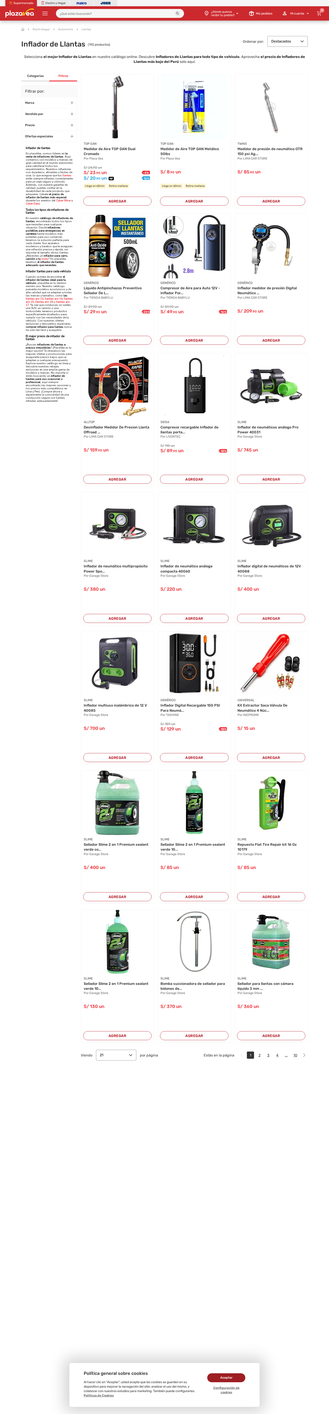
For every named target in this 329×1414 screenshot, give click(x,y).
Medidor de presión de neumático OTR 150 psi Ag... (270, 151)
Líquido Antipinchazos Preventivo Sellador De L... (113, 290)
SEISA (164, 422)
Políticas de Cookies (99, 1395)
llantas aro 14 (53, 298)
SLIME (241, 422)
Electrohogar (41, 29)
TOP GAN (90, 144)
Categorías (35, 76)
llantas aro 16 (44, 302)
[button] (177, 13)
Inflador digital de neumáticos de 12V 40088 (269, 568)
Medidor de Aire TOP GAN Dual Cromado (109, 151)
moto (44, 259)
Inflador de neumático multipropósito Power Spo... (115, 568)
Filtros (63, 76)
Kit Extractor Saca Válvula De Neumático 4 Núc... (262, 707)
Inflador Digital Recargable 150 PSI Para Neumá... (190, 707)
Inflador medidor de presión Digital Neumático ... (267, 290)
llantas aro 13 (34, 298)
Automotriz (65, 29)
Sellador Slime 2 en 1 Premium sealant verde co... (116, 847)
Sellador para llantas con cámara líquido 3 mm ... (265, 986)
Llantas (86, 29)
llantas (66, 175)
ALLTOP (89, 422)
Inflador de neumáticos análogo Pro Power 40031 (267, 429)
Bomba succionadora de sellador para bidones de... (192, 986)
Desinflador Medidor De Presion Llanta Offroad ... (116, 429)
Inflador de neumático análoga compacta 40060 (186, 568)
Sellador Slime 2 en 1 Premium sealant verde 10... (192, 847)
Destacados (281, 41)
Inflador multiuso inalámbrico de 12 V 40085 (115, 707)
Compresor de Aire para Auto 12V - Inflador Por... (190, 290)
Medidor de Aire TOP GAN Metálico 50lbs (189, 151)
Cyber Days (33, 203)
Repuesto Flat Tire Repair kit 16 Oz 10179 (267, 847)
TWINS (242, 144)
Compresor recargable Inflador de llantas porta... (189, 429)
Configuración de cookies (226, 1390)
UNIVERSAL (245, 700)
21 (101, 1055)
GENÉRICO (91, 283)
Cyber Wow (63, 200)
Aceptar (226, 1378)
